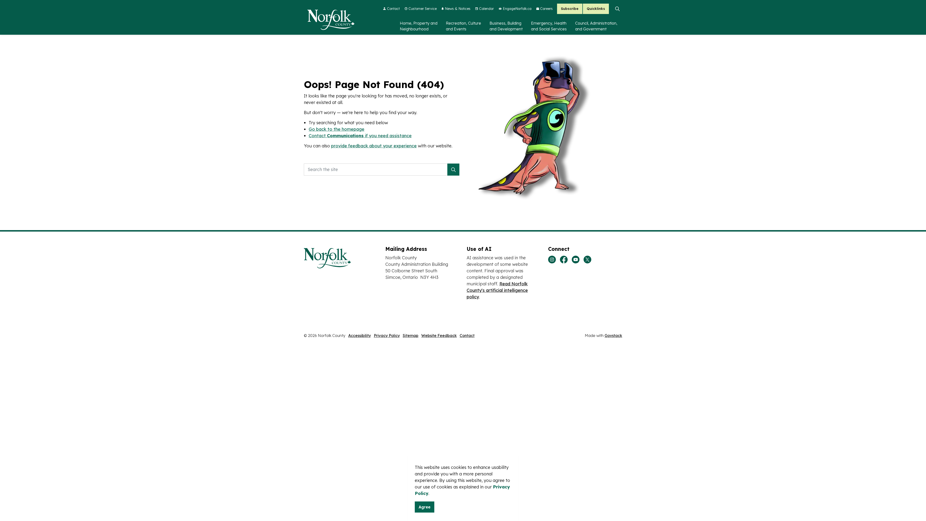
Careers (546, 9)
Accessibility (359, 335)
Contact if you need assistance (360, 135)
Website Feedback (439, 335)
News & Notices (457, 9)
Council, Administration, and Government (596, 26)
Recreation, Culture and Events (463, 26)
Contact (393, 9)
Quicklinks (596, 9)
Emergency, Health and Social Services (549, 26)
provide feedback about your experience (374, 146)
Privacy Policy (387, 335)
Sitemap (410, 335)
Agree (424, 507)
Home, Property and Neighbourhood (418, 26)
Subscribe (570, 9)
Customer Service (423, 9)
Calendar (486, 9)
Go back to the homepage (336, 129)
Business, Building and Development (506, 26)
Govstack (613, 335)
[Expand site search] (617, 8)
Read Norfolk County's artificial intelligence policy (497, 290)
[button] (453, 170)
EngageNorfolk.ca (517, 9)
